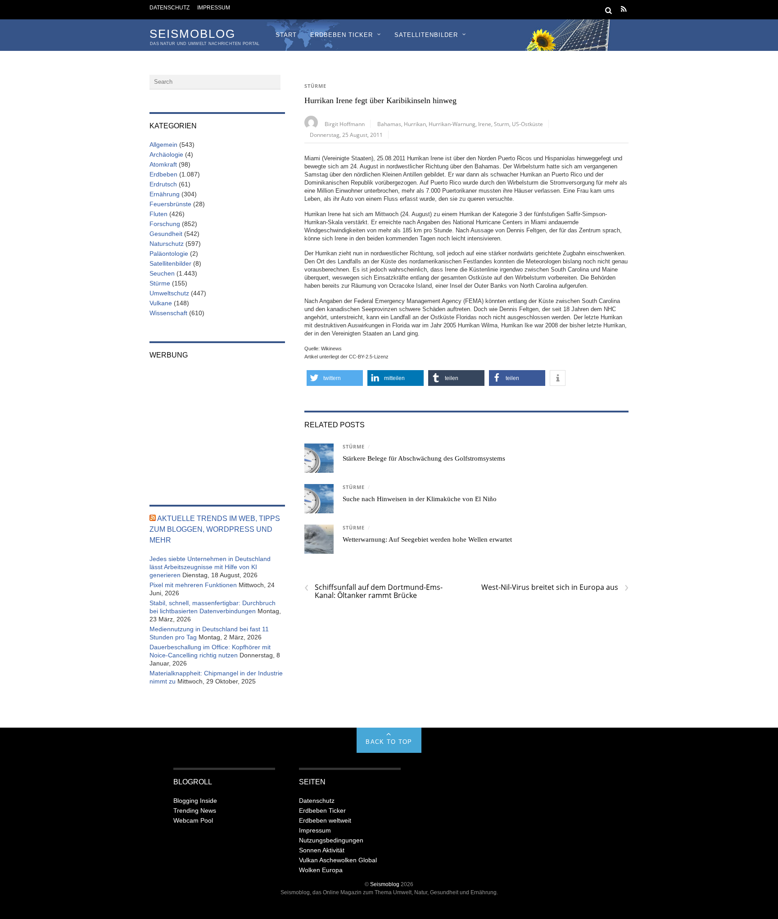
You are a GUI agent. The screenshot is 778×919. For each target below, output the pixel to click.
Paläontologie (168, 253)
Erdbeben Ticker (341, 35)
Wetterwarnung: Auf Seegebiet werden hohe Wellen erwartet (427, 539)
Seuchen (162, 273)
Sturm (501, 123)
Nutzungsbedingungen (331, 840)
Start (286, 35)
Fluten (158, 213)
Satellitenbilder (426, 35)
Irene (484, 123)
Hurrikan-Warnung (452, 123)
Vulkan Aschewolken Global (338, 860)
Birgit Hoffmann (345, 123)
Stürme (315, 86)
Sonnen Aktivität (321, 850)
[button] (335, 378)
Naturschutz (166, 243)
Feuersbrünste (170, 204)
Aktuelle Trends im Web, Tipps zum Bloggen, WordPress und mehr (214, 529)
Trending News (194, 810)
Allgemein (163, 144)
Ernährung (164, 194)
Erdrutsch (163, 184)
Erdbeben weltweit (325, 820)
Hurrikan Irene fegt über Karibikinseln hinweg (380, 100)
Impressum (213, 7)
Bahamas (389, 123)
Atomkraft (163, 164)
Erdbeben (163, 174)
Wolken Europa (321, 870)
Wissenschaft (168, 313)
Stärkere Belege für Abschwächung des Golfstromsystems (424, 458)
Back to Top (389, 741)
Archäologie (166, 154)
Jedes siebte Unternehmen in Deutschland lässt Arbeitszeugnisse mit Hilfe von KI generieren (210, 567)
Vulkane (160, 303)
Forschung (164, 223)
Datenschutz (169, 7)
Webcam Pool (193, 820)
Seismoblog (384, 884)
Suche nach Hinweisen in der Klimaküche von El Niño (420, 499)
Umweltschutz (169, 293)
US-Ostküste (527, 123)
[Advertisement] (217, 426)
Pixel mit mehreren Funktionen (193, 585)
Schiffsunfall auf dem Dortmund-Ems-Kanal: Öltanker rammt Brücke (373, 591)
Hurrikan (415, 123)
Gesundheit (165, 233)
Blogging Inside (195, 800)
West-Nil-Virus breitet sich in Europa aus (555, 587)
